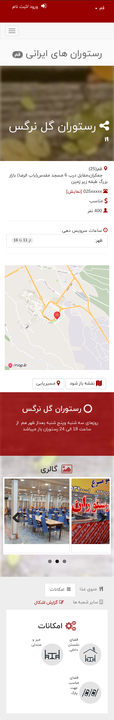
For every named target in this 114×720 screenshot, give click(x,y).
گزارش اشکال (46, 603)
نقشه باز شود (83, 383)
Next (100, 515)
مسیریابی (46, 383)
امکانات (58, 590)
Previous (14, 515)
